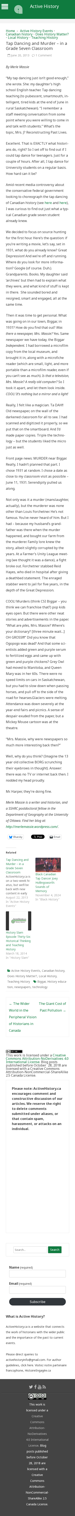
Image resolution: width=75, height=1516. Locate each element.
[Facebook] (35, 1387)
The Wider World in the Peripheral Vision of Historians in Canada (22, 1017)
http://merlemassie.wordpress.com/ (32, 826)
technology (40, 987)
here (48, 202)
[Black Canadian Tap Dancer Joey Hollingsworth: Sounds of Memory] (48, 865)
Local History (18, 37)
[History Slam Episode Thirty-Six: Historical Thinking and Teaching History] (18, 921)
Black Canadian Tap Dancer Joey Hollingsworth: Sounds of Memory (46, 882)
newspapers (22, 987)
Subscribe (37, 1301)
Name (21, 1267)
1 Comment (44, 55)
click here (27, 1365)
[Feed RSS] (44, 1387)
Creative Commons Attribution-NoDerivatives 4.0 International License (37, 1058)
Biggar (41, 981)
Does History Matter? (52, 34)
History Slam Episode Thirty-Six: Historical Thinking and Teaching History (18, 940)
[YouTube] (39, 1387)
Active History (44, 6)
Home (10, 31)
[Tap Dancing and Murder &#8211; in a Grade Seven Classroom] (20, 883)
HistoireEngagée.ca (38, 1370)
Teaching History (44, 37)
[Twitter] (31, 1387)
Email (20, 1283)
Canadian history (19, 34)
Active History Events (36, 31)
